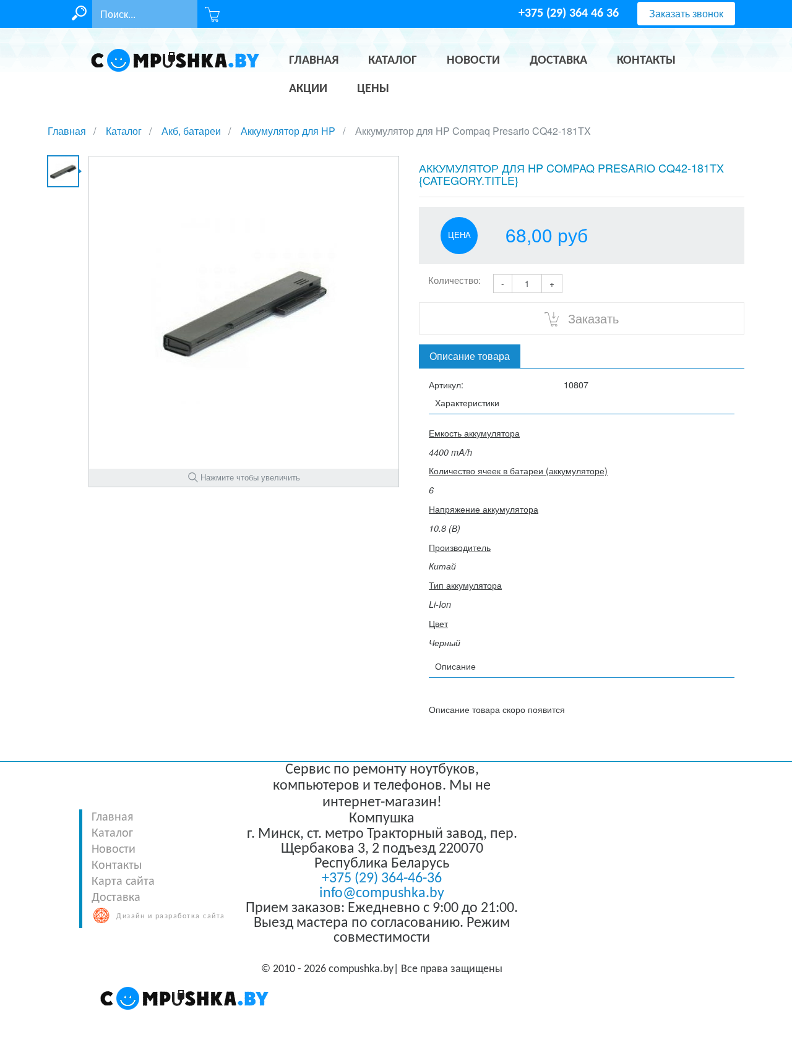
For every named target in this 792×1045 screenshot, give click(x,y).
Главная (112, 817)
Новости (114, 849)
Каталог (112, 833)
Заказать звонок (686, 13)
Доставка (116, 898)
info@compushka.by (381, 893)
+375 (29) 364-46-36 (382, 878)
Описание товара (469, 356)
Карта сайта (123, 882)
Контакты (117, 865)
